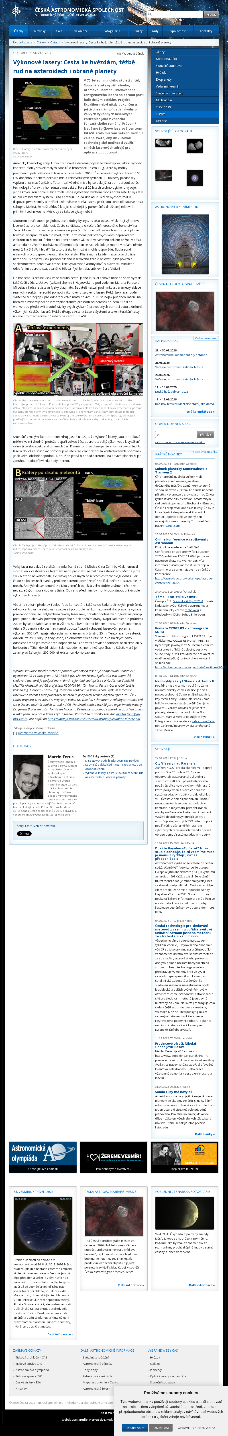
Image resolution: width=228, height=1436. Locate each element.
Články (18, 31)
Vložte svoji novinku (204, 452)
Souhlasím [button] (135, 1428)
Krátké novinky (168, 454)
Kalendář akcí (167, 341)
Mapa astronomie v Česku (100, 1382)
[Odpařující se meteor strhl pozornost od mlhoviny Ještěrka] (168, 175)
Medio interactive (91, 1420)
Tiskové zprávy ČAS (29, 1364)
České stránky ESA (28, 1382)
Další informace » (60, 1334)
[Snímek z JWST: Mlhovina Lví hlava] (200, 178)
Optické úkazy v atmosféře (168, 1376)
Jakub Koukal (185, 921)
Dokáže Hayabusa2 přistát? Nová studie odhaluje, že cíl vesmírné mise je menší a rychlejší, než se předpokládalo (184, 853)
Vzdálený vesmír (167, 86)
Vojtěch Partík (185, 843)
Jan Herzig (183, 1087)
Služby (138, 31)
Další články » (205, 1134)
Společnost (178, 31)
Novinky (40, 31)
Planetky (156, 1370)
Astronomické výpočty (97, 1364)
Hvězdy (161, 72)
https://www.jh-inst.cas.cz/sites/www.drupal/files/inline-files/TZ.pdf (94, 719)
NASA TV (21, 1389)
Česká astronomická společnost (41, 1403)
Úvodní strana (22, 42)
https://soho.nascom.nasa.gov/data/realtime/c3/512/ (191, 667)
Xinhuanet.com (169, 526)
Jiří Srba (182, 758)
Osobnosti (163, 107)
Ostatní (55, 42)
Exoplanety (164, 79)
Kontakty (206, 31)
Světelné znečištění (169, 93)
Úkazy (160, 52)
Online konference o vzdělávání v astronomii (181, 541)
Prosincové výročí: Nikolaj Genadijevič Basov (175, 1045)
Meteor (38, 826)
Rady (155, 31)
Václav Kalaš (185, 1038)
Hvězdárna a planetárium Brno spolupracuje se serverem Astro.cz (110, 1403)
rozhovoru (192, 610)
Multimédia (164, 100)
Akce (58, 31)
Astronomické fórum (96, 1389)
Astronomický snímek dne (177, 207)
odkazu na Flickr (203, 721)
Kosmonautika (166, 59)
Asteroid (49, 826)
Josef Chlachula (186, 592)
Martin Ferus (43, 53)
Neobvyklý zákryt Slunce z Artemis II (184, 681)
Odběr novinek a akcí (173, 424)
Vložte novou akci (206, 338)
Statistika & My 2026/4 (188, 601)
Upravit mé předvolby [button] (197, 1428)
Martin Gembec (187, 464)
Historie (161, 121)
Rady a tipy (90, 1370)
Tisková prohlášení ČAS (31, 1357)
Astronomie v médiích (97, 1376)
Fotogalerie (112, 31)
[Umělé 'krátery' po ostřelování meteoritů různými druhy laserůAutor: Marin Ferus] (46, 143)
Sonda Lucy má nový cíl (173, 1092)
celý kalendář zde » (200, 412)
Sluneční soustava (169, 65)
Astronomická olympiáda (32, 1370)
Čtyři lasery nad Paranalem (177, 763)
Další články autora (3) (98, 756)
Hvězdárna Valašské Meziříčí (38, 733)
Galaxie (155, 1364)
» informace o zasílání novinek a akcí (180, 442)
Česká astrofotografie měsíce (181, 284)
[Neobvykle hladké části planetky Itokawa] (168, 143)
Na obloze (80, 31)
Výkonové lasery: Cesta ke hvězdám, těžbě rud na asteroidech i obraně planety (114, 775)
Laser (28, 826)
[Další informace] (43, 1226)
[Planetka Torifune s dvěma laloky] (200, 146)
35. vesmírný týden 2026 (33, 1191)
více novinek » (204, 737)
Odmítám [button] (161, 1428)
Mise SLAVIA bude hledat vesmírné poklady (112, 761)
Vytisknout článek (133, 53)
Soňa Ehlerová (186, 534)
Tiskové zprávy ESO (29, 1376)
